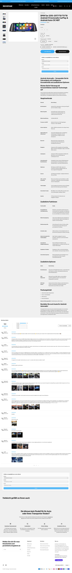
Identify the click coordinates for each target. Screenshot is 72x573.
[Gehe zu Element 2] (4, 18)
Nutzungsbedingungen (44, 549)
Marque (43, 59)
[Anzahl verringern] (42, 29)
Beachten (48, 4)
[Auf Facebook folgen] (3, 565)
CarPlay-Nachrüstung (35, 4)
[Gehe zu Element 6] (4, 35)
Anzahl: (41, 27)
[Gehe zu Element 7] (4, 39)
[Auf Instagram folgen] (6, 565)
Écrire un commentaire (63, 325)
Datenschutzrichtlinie (44, 543)
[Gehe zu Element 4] (4, 26)
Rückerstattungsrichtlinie (45, 545)
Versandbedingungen (44, 547)
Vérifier (55, 71)
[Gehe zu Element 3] (4, 22)
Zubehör (43, 4)
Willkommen (21, 4)
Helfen (52, 4)
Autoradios (27, 4)
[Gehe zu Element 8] (4, 43)
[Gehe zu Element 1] (4, 14)
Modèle (43, 63)
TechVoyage (42, 12)
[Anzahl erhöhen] (47, 29)
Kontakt (36, 7)
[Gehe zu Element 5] (4, 31)
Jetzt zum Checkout (62, 51)
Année (43, 66)
